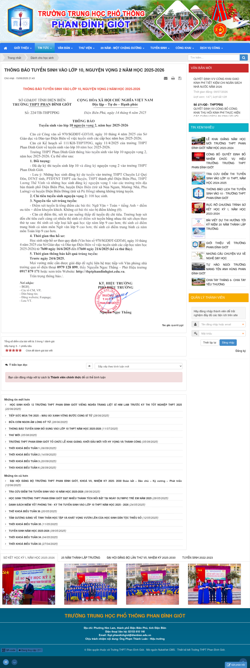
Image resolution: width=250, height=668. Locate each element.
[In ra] (173, 78)
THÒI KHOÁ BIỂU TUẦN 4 (24, 467)
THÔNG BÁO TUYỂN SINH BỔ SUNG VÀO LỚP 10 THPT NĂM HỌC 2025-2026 (55, 428)
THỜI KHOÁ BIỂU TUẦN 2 (24, 454)
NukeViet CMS (166, 649)
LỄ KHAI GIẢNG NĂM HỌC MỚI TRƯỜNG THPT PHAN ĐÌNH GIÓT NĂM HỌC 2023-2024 (219, 143)
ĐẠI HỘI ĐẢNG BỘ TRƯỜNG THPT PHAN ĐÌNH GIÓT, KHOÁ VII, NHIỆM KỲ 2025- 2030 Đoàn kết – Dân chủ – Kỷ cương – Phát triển (96, 481)
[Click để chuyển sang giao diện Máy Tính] (14, 662)
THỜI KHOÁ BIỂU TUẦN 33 (25, 544)
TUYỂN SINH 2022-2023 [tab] (197, 557)
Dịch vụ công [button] (210, 48)
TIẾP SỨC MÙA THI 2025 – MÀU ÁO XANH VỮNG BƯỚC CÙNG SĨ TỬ (50, 415)
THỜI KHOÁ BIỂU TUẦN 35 (25, 524)
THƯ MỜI (14, 435)
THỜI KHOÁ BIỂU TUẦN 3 (24, 461)
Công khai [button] (184, 48)
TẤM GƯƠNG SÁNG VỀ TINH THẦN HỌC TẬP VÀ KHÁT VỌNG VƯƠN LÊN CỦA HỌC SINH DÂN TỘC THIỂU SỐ (75, 517)
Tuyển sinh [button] (159, 48)
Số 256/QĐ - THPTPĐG (208, 106)
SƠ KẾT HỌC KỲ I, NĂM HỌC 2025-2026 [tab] (29, 557)
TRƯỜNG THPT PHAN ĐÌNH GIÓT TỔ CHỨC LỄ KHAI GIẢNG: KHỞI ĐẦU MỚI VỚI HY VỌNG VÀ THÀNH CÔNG (75, 441)
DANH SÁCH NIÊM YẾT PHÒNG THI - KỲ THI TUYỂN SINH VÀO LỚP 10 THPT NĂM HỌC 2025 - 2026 (69, 504)
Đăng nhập (228, 342)
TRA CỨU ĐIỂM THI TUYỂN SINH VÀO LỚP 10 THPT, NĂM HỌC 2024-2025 (226, 178)
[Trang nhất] (6, 48)
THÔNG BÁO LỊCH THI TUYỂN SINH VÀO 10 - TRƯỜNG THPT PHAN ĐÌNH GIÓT (226, 193)
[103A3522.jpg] (152, 584)
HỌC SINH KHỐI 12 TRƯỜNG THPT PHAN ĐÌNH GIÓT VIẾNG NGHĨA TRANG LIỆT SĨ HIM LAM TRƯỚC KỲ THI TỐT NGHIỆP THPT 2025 (96, 404)
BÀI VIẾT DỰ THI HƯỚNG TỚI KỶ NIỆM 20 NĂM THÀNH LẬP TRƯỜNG (226, 224)
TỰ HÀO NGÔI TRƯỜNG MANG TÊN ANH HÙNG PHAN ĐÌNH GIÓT (219, 269)
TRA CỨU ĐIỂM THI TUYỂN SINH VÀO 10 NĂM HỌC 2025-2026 (46, 491)
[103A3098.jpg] (28, 584)
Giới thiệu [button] (22, 48)
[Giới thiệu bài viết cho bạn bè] (166, 78)
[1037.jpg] (214, 584)
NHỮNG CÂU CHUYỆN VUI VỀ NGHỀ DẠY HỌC (226, 256)
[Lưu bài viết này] (180, 78)
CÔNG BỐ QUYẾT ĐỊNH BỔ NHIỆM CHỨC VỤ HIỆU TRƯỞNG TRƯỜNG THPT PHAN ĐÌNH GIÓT (219, 160)
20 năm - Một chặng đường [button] (121, 48)
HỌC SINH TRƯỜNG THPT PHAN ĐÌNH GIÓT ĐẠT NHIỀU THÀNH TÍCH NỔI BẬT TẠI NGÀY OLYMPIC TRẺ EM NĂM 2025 (80, 498)
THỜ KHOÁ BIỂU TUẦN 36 (24, 511)
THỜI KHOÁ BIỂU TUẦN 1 (24, 448)
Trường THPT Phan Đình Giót (127, 649)
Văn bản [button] (64, 48)
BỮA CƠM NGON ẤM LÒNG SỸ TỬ (30, 422)
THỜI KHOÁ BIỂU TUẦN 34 (25, 537)
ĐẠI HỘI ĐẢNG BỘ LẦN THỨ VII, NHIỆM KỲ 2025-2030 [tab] (141, 557)
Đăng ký (241, 351)
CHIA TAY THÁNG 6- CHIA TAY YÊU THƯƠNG (226, 282)
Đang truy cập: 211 (31, 650)
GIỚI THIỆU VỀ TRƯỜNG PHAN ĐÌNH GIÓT (226, 245)
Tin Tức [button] (44, 48)
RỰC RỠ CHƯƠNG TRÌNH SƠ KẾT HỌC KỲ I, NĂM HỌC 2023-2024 (226, 209)
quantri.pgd (177, 325)
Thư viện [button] (86, 48)
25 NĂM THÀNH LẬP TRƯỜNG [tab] (80, 557)
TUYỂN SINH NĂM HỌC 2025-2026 (29, 531)
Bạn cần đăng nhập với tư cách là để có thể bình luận (57, 377)
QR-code (10, 650)
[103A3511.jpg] (90, 584)
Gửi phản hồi (238, 664)
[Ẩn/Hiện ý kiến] (89, 366)
